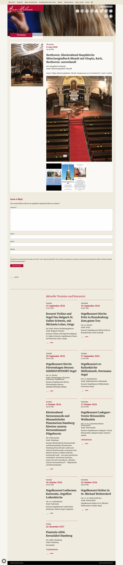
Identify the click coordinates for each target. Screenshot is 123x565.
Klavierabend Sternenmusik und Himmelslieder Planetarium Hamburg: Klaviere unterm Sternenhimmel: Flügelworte (60, 423)
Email (12, 241)
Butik (87, 2)
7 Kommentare (52, 549)
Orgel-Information (31, 2)
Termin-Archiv (68, 2)
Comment (13, 207)
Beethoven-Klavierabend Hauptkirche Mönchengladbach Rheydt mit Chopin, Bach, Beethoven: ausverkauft (74, 58)
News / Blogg (79, 2)
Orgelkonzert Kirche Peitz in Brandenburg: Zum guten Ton (95, 317)
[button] (4, 561)
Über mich (11, 2)
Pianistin (20, 2)
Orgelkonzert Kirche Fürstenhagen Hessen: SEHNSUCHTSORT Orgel (61, 367)
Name (12, 234)
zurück (14, 277)
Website (12, 249)
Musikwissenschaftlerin (47, 2)
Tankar (59, 2)
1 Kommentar (86, 440)
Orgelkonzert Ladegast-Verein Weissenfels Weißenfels (96, 416)
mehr (49, 343)
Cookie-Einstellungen (16, 563)
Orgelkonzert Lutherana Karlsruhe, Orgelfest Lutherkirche (61, 494)
